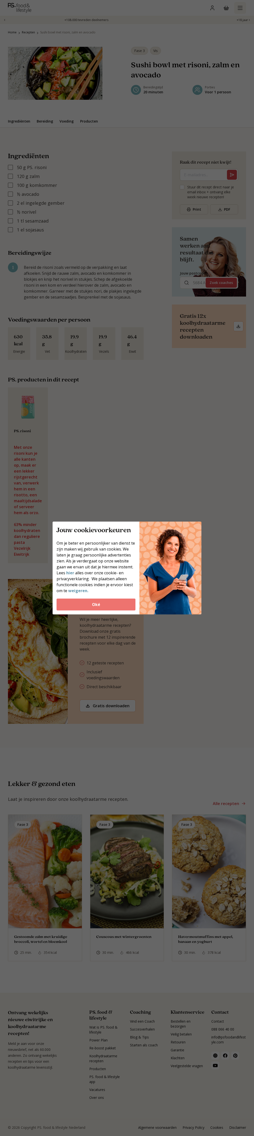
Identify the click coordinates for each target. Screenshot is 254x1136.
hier (70, 573)
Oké (96, 604)
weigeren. (78, 590)
